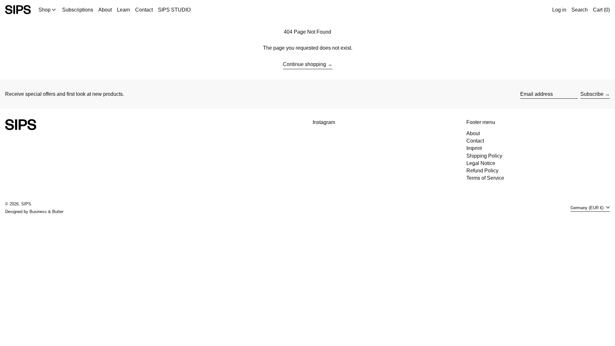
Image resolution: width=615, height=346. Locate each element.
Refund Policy (482, 170)
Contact (475, 141)
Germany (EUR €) (587, 207)
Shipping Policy (484, 156)
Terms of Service (485, 178)
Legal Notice (480, 163)
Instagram (324, 122)
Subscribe (591, 94)
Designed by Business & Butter (34, 211)
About (473, 133)
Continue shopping (304, 64)
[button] (579, 9)
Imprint (474, 148)
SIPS (26, 204)
